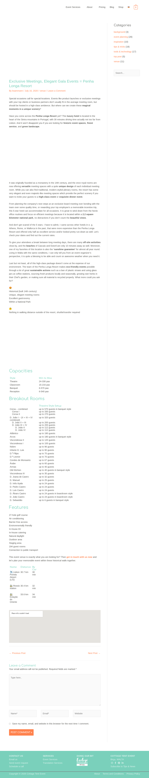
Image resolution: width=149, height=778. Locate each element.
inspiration (119, 42)
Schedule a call (16, 766)
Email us (13, 759)
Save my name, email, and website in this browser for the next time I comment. (50, 723)
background (119, 32)
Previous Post (17, 653)
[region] (55, 339)
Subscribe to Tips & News (122, 766)
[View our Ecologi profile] (82, 762)
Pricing (102, 7)
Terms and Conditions (113, 774)
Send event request (18, 763)
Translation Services (52, 763)
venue (43, 91)
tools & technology (123, 51)
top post (118, 56)
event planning (121, 37)
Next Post (94, 653)
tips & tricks (119, 46)
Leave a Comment (57, 91)
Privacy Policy (133, 774)
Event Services (73, 7)
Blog (112, 7)
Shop (120, 7)
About (89, 7)
